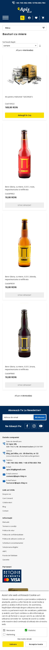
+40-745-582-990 (23, 3)
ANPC (5, 551)
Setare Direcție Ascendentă (40, 46)
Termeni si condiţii (9, 526)
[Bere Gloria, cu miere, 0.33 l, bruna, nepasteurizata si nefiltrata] (24, 333)
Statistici (32, 630)
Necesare (10, 630)
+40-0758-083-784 (32, 462)
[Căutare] (22, 18)
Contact (5, 511)
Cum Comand (8, 498)
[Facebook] (27, 426)
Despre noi (7, 494)
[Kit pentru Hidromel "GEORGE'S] (24, 74)
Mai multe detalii (24, 639)
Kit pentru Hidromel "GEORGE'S (19, 96)
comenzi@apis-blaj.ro (16, 476)
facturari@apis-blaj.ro (16, 483)
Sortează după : (9, 42)
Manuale (6, 522)
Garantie (6, 559)
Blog (4, 506)
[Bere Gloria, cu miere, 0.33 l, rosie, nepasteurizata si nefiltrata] (24, 153)
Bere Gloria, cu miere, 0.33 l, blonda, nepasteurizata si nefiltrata (20, 278)
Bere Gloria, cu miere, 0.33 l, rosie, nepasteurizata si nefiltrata (20, 188)
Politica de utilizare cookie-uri (14, 539)
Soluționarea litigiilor (10, 547)
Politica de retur (8, 530)
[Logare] (29, 18)
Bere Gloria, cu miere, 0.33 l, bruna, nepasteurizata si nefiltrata (20, 368)
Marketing (10, 634)
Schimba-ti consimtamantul (13, 543)
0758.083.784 (39, 3)
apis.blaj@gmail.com (16, 469)
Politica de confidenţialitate (13, 534)
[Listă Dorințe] (36, 17)
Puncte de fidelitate (10, 555)
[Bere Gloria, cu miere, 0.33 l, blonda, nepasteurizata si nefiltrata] (24, 243)
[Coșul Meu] (43, 18)
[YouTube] (40, 426)
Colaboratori (7, 502)
